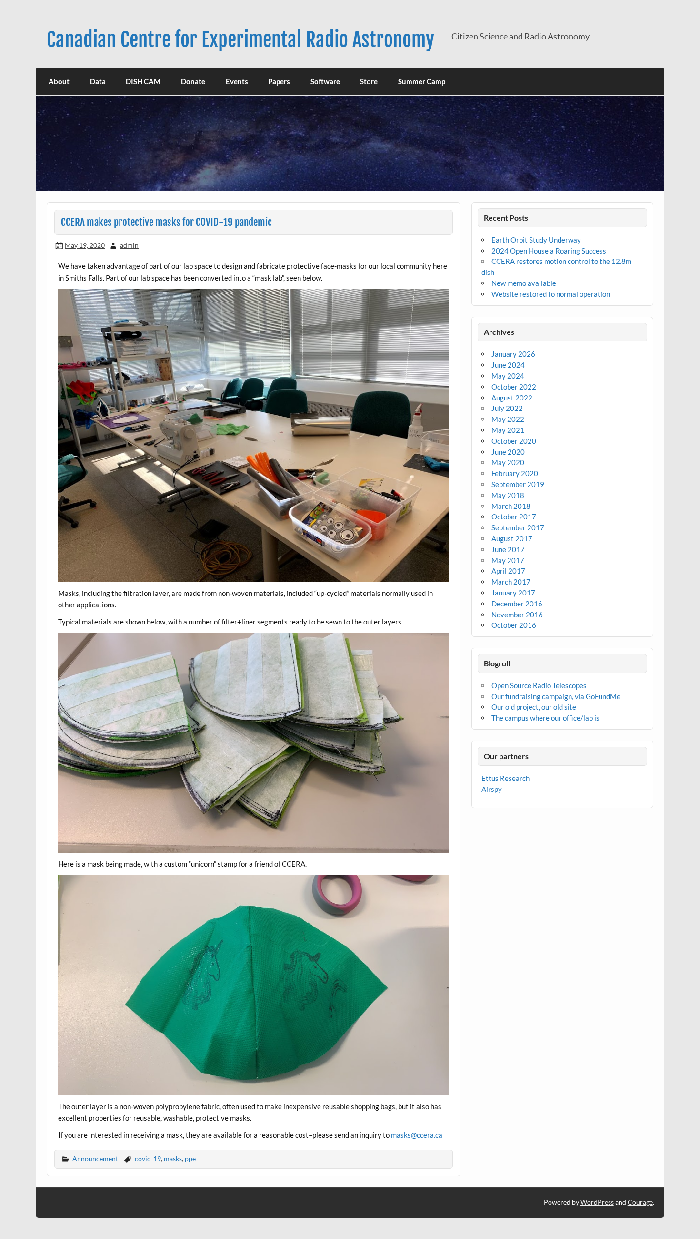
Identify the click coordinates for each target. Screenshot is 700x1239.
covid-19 (148, 1158)
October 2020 (513, 441)
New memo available (523, 283)
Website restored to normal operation (550, 294)
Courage (640, 1202)
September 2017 (517, 527)
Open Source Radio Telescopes (539, 685)
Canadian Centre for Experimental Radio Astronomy (240, 40)
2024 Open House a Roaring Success (548, 250)
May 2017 (507, 560)
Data (98, 81)
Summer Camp (421, 81)
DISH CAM (143, 81)
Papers (279, 81)
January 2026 (513, 354)
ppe (190, 1158)
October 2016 (513, 625)
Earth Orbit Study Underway (536, 239)
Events (237, 81)
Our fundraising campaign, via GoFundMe (555, 696)
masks (173, 1158)
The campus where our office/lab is (545, 717)
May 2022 (507, 419)
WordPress (597, 1202)
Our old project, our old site (533, 706)
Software (325, 81)
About (59, 81)
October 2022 (513, 386)
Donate (193, 81)
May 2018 (507, 495)
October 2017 (513, 516)
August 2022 (511, 397)
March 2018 (510, 506)
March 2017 (510, 581)
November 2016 (517, 614)
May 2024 (507, 375)
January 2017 (513, 592)
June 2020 (508, 452)
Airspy (491, 789)
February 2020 (514, 473)
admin (129, 245)
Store (369, 81)
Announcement (95, 1158)
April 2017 (508, 570)
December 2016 (516, 603)
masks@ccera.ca (416, 1135)
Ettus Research (505, 778)
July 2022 (507, 408)
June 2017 (508, 549)
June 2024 (508, 365)
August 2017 (511, 538)
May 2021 (507, 430)
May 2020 (507, 462)
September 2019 (517, 484)
